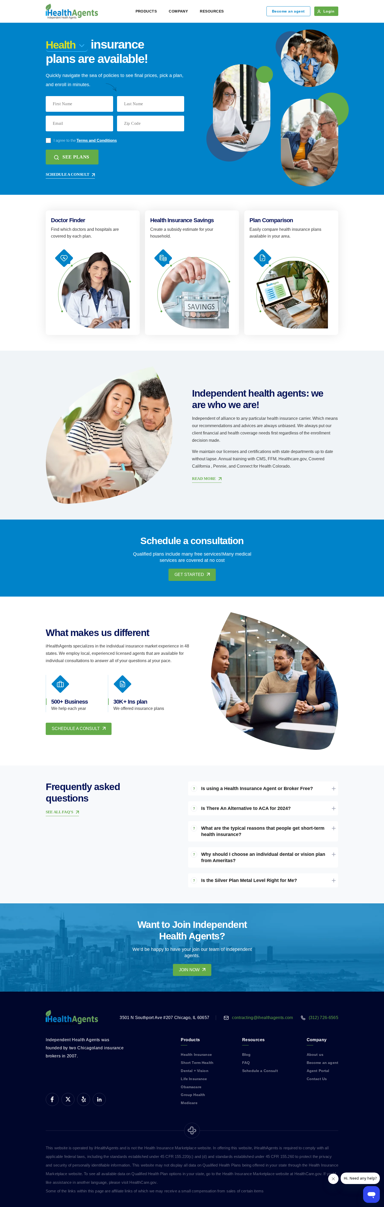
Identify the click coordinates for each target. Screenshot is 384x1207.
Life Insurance (194, 1079)
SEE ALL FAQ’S (59, 812)
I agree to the (85, 140)
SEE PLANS (75, 157)
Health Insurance (196, 1054)
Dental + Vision (194, 1071)
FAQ (246, 1063)
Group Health (193, 1095)
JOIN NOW (189, 970)
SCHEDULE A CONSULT (67, 174)
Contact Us (317, 1079)
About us (315, 1054)
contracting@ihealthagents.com (262, 1017)
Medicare (189, 1103)
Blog (246, 1054)
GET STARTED (189, 574)
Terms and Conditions (97, 140)
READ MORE (204, 478)
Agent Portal (318, 1071)
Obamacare (191, 1087)
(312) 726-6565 (323, 1017)
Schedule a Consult (260, 1071)
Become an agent (288, 11)
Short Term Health (197, 1063)
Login (328, 11)
